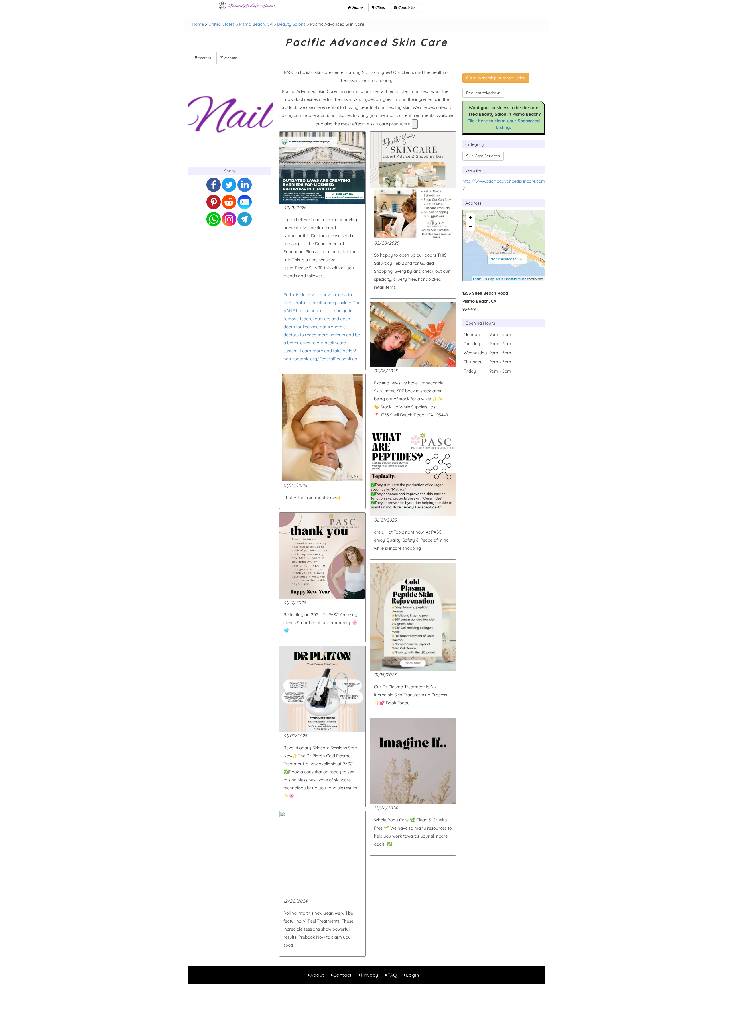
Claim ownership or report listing (496, 77)
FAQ (392, 975)
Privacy (369, 975)
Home (357, 7)
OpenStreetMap (515, 278)
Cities (379, 7)
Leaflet (477, 278)
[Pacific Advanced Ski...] (505, 247)
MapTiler (494, 278)
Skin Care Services (483, 155)
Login (412, 975)
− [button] (470, 226)
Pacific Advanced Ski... (507, 258)
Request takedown (483, 92)
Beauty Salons (291, 24)
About (317, 975)
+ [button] (470, 217)
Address (204, 58)
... (414, 124)
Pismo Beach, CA (256, 24)
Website (230, 58)
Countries (406, 7)
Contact (342, 975)
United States (221, 24)
